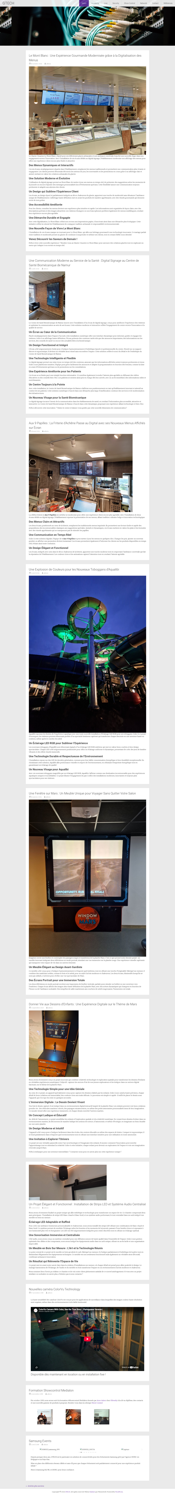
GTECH (8, 3)
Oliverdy (113, 1400)
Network (143, 3)
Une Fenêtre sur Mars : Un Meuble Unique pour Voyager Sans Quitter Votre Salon (82, 793)
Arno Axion (101, 1400)
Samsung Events (40, 1441)
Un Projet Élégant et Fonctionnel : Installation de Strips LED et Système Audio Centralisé (87, 1204)
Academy (95, 3)
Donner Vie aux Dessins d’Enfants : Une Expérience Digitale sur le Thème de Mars (83, 1004)
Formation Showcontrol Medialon (51, 1390)
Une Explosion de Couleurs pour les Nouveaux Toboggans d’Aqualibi (74, 569)
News (84, 3)
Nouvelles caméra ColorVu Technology (54, 1289)
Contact (155, 3)
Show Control (129, 3)
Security (116, 3)
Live (105, 3)
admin (48, 64)
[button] (33, 1449)
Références (168, 3)
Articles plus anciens (35, 1486)
